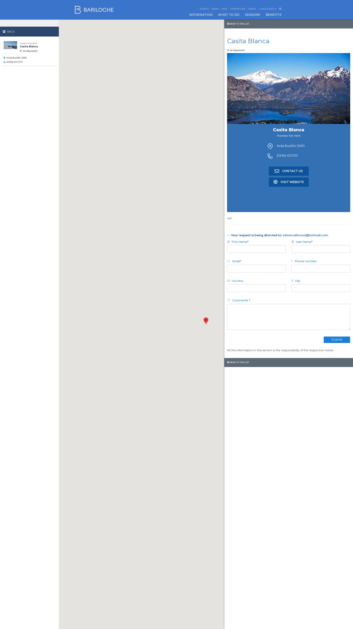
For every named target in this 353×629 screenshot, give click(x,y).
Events (204, 8)
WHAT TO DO (228, 15)
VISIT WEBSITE (292, 182)
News (215, 8)
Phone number (306, 261)
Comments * (241, 300)
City (297, 281)
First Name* (240, 241)
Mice (224, 8)
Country (237, 281)
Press (252, 8)
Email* (236, 261)
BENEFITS (273, 15)
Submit (336, 339)
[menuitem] (200, 14)
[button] (206, 320)
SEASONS (252, 15)
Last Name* (304, 241)
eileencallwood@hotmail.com (305, 235)
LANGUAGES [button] (266, 8)
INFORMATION (201, 15)
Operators (238, 8)
